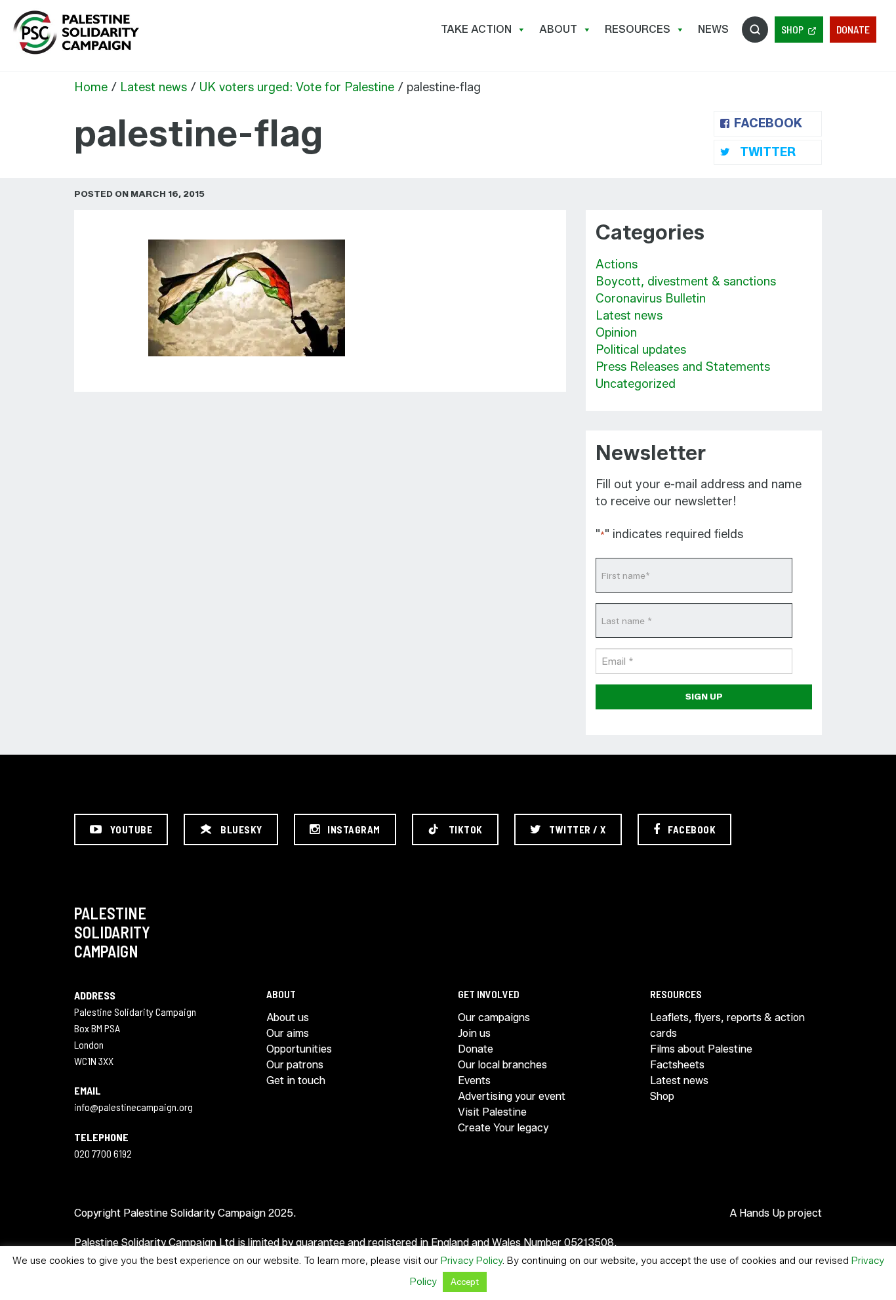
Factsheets (677, 1065)
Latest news (153, 87)
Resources (637, 29)
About (558, 29)
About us (287, 1017)
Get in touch (295, 1080)
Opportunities (299, 1049)
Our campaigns (494, 1017)
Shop (792, 29)
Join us (474, 1033)
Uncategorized (636, 384)
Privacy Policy (471, 1261)
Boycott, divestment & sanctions (686, 281)
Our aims (287, 1033)
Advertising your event (511, 1096)
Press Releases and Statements (683, 367)
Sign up (704, 696)
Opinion (616, 332)
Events (474, 1080)
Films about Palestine (701, 1049)
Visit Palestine (492, 1112)
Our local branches (502, 1065)
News (713, 29)
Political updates (641, 350)
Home (91, 87)
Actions (617, 264)
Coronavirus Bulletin (651, 298)
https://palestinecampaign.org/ (75, 32)
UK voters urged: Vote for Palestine (296, 87)
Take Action (476, 29)
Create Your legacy (503, 1128)
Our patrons (294, 1065)
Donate (853, 29)
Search (755, 29)
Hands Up (762, 1213)
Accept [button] (465, 1281)
